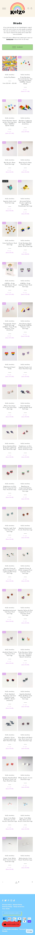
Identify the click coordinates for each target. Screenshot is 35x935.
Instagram (9, 39)
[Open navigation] (4, 8)
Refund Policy (17, 904)
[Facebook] (2, 900)
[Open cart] (31, 8)
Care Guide (6, 908)
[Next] (32, 882)
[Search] (28, 8)
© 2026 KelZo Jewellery (10, 929)
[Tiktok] (14, 900)
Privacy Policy (7, 904)
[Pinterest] (8, 900)
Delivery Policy (7, 906)
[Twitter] (5, 900)
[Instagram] (11, 900)
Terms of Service (18, 906)
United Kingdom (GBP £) (12, 913)
